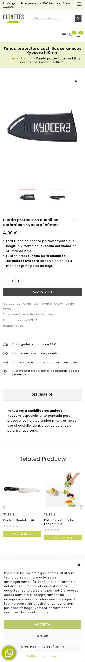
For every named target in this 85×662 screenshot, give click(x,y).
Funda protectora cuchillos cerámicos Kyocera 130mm (79, 220)
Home (10, 58)
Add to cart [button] (22, 534)
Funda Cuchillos (42, 314)
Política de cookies (42, 656)
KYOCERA (31, 320)
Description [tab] (42, 394)
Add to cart (42, 292)
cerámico (20, 314)
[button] (79, 565)
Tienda (26, 58)
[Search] (78, 18)
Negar (42, 636)
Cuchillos (30, 304)
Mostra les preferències (42, 647)
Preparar (46, 304)
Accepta (42, 624)
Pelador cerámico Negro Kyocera (74, 220)
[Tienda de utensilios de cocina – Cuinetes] (13, 18)
